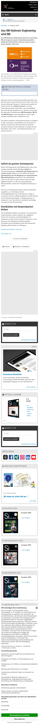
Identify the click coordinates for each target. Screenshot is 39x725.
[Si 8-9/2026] (13, 418)
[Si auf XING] (16, 457)
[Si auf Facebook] (11, 457)
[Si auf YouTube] (33, 457)
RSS (35, 9)
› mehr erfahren (30, 387)
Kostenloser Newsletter (12, 374)
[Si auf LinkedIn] (28, 457)
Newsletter (33, 2)
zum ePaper (26, 518)
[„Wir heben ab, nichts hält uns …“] (19, 491)
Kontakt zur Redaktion (21, 246)
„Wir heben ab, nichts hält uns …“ (15, 496)
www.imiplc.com (6, 233)
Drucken (6, 246)
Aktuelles (10, 19)
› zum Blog (32, 501)
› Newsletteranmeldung (28, 340)
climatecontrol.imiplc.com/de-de (11, 229)
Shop (28, 415)
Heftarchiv (33, 7)
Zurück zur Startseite (19, 239)
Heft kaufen (29, 412)
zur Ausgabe (30, 406)
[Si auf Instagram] (22, 457)
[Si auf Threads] (5, 457)
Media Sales (33, 5)
